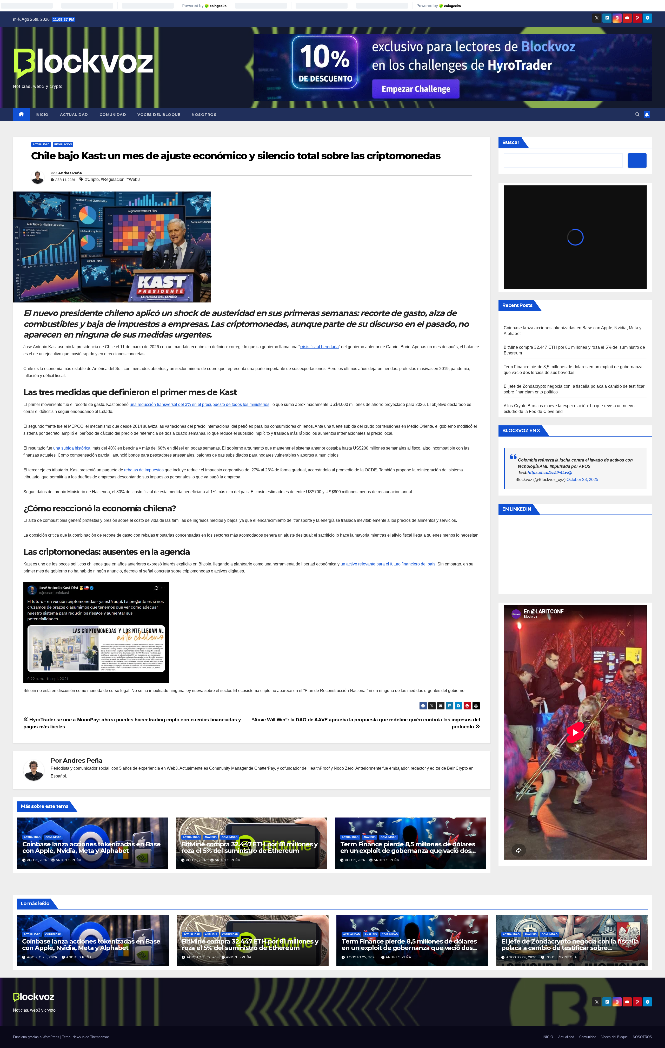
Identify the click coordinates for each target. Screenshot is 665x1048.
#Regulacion (112, 179)
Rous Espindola (561, 957)
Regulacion (63, 144)
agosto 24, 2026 (521, 957)
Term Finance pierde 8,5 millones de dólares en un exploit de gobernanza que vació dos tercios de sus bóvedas (407, 850)
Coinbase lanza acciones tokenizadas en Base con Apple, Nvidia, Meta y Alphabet (91, 847)
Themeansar (99, 1037)
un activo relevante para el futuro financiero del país (387, 564)
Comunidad (112, 114)
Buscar (511, 142)
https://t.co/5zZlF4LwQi (550, 472)
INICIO (42, 114)
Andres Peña (70, 173)
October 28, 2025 (582, 479)
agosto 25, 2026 (42, 957)
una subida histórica (71, 448)
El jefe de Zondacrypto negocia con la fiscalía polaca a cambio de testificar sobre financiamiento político (570, 948)
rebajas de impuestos (144, 470)
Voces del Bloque (158, 114)
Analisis (210, 837)
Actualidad (74, 114)
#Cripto (92, 179)
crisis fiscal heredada (319, 347)
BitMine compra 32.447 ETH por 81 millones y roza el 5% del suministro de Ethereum (249, 847)
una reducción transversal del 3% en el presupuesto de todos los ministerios (199, 404)
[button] (637, 114)
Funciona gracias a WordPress (36, 1037)
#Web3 (133, 179)
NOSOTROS (204, 114)
